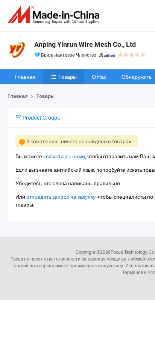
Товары (67, 76)
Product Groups (40, 117)
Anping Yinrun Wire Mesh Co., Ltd (85, 44)
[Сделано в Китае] (55, 15)
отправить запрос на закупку (61, 196)
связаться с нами (64, 156)
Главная (25, 76)
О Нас (99, 76)
